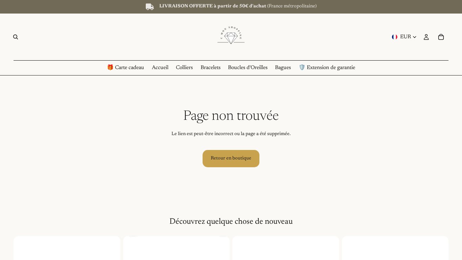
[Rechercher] (15, 36)
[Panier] (441, 36)
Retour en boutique (231, 158)
